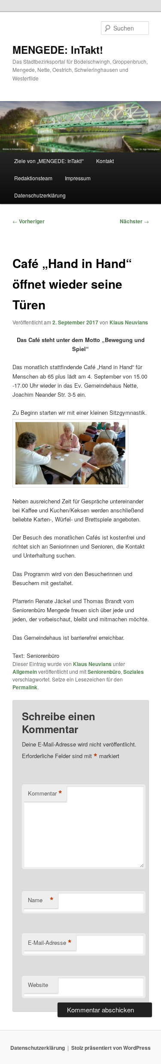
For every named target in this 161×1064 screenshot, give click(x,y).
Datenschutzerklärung (40, 195)
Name (41, 900)
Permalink (24, 687)
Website (38, 985)
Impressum (78, 178)
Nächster (134, 221)
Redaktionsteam (33, 178)
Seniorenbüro (104, 671)
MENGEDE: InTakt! (57, 49)
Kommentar (45, 793)
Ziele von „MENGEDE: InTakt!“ (49, 160)
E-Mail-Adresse (50, 943)
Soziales (133, 671)
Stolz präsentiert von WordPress (111, 1048)
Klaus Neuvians (128, 322)
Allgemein (24, 671)
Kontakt (105, 160)
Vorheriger (28, 221)
